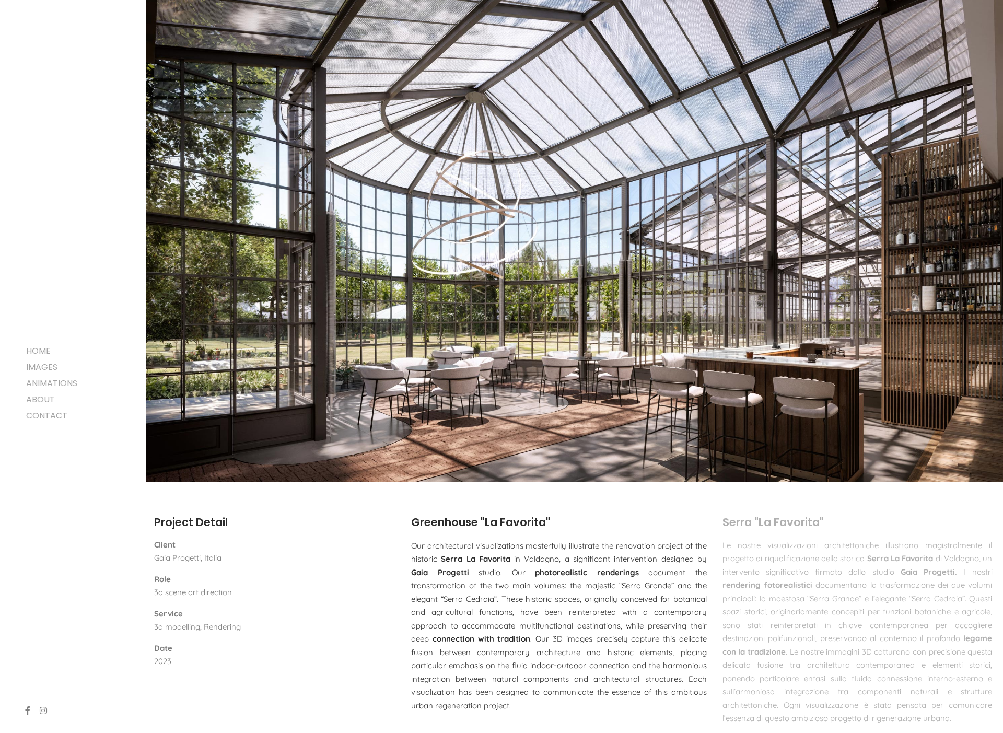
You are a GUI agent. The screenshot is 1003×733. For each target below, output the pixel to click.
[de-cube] (47, 36)
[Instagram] (43, 710)
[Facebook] (27, 710)
